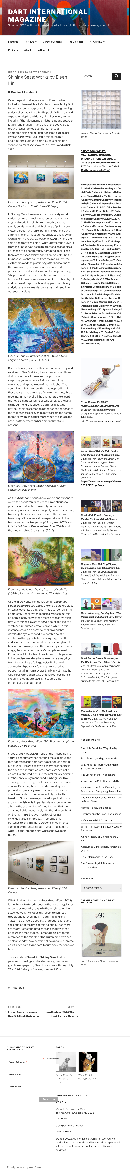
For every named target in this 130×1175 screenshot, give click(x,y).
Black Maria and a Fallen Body (97, 856)
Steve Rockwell (40, 72)
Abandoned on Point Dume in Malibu (100, 781)
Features (13, 41)
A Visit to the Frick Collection (96, 820)
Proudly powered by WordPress (24, 1167)
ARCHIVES (96, 41)
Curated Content (52, 41)
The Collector (75, 41)
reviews (18, 988)
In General (43, 50)
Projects (13, 50)
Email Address (18, 1062)
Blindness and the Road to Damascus (101, 813)
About (27, 50)
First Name (15, 1074)
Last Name (15, 1086)
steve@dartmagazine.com (70, 1125)
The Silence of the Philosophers (98, 774)
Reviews (29, 41)
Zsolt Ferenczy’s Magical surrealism (100, 758)
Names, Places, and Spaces (96, 807)
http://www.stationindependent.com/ (101, 420)
